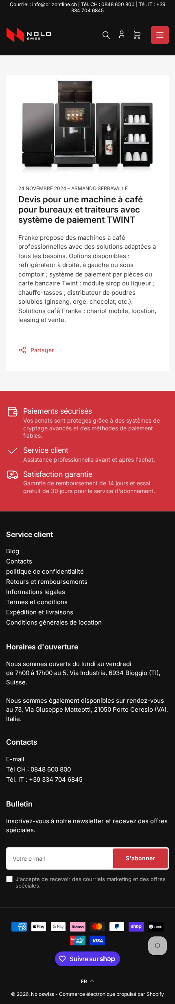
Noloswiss (42, 994)
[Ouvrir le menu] (160, 35)
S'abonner (140, 858)
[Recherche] (106, 35)
